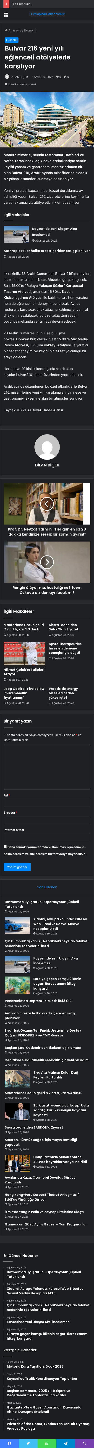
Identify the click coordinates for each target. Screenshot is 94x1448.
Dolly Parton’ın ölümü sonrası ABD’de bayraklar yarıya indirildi (60, 1159)
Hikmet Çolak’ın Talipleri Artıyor (24, 671)
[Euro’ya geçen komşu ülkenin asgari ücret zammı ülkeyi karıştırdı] (17, 985)
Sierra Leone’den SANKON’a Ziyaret (63, 627)
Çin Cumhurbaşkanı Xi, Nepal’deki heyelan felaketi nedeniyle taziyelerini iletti (47, 943)
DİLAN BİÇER (47, 465)
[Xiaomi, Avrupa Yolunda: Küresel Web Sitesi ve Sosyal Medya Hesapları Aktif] (17, 925)
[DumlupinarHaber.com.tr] (47, 14)
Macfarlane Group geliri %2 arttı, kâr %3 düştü (24, 627)
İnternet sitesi (14, 830)
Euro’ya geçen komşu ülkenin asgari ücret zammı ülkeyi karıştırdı (57, 984)
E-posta (10, 812)
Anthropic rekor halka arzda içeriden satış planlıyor (47, 250)
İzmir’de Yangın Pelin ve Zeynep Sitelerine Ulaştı (44, 1212)
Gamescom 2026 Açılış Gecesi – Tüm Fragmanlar (46, 1224)
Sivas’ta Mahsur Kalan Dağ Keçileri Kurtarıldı (55, 1075)
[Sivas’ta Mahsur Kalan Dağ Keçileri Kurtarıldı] (17, 1078)
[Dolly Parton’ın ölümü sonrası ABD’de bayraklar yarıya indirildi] (17, 1163)
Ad (7, 795)
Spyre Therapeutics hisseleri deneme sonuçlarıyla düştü (65, 648)
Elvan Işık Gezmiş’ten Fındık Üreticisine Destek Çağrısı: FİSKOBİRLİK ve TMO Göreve (43, 1033)
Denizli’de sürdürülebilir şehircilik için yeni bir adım (47, 1060)
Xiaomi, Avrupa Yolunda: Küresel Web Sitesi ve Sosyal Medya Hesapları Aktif (60, 924)
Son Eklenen (47, 887)
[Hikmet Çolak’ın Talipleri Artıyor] (24, 654)
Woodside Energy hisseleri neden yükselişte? (63, 693)
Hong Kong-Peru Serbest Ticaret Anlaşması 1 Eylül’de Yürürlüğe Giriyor (42, 1197)
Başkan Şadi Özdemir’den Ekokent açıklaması (43, 1047)
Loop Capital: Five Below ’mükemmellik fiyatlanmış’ (24, 693)
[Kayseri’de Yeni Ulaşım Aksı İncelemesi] (16, 234)
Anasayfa (14, 30)
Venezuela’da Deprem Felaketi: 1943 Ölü (38, 1001)
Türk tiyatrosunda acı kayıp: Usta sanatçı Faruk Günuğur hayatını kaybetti (61, 1110)
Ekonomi (30, 30)
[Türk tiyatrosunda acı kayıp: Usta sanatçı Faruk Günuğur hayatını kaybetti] (17, 1111)
